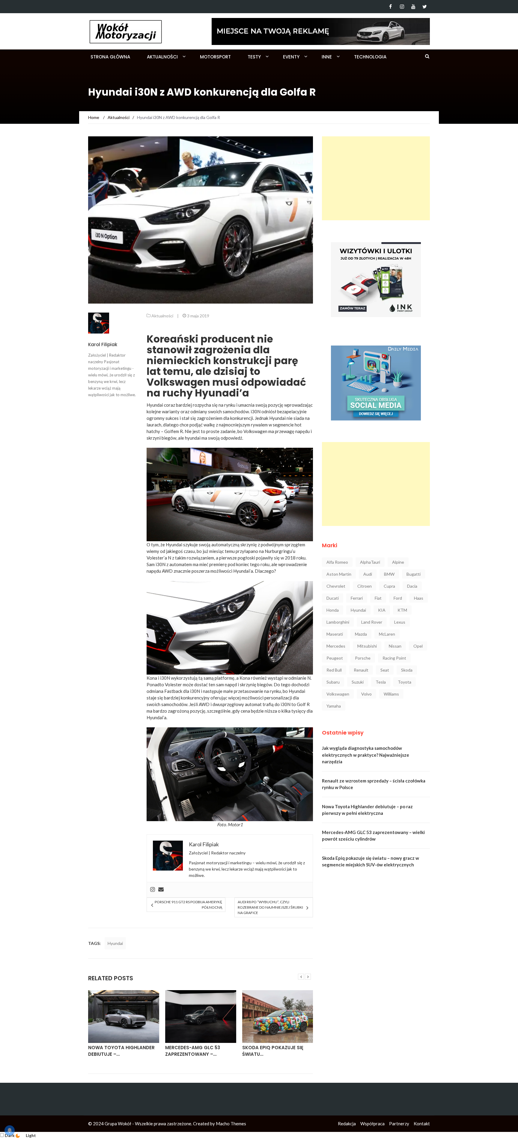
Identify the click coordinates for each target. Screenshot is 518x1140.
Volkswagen (337, 693)
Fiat (378, 598)
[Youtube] (413, 6)
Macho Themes (231, 1123)
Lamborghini (337, 622)
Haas (418, 598)
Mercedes (335, 646)
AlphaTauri (370, 562)
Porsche (363, 658)
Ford (398, 598)
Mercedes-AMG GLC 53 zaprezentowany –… (192, 1051)
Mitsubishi (367, 646)
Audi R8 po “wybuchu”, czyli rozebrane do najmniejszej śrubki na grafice (270, 907)
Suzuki (358, 681)
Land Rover (371, 622)
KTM (402, 610)
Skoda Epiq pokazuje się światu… (272, 1051)
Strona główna (110, 57)
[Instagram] (402, 6)
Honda (332, 610)
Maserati (334, 634)
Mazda (361, 634)
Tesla (381, 681)
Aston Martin (338, 574)
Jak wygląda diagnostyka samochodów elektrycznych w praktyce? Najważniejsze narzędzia (365, 754)
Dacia (412, 586)
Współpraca (372, 1123)
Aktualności (162, 57)
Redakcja (347, 1123)
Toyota (404, 681)
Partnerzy (399, 1123)
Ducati (332, 598)
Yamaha (333, 705)
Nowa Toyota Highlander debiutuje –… (121, 1051)
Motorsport (215, 57)
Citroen (364, 586)
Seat (384, 669)
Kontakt (422, 1123)
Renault (361, 669)
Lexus (399, 622)
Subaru (333, 681)
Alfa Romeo (337, 562)
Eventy (291, 57)
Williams (391, 693)
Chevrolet (335, 586)
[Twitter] (424, 6)
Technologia (370, 57)
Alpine (398, 562)
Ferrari (357, 598)
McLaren (387, 634)
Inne (327, 57)
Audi (367, 574)
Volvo (366, 693)
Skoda (406, 669)
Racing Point (394, 658)
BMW (389, 574)
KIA (382, 610)
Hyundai (115, 943)
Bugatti (413, 574)
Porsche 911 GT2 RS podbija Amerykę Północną (188, 905)
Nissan (395, 646)
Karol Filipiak (102, 344)
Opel (418, 646)
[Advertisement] (376, 178)
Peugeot (334, 658)
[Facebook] (390, 6)
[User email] (161, 890)
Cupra (389, 586)
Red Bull (334, 669)
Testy (254, 57)
